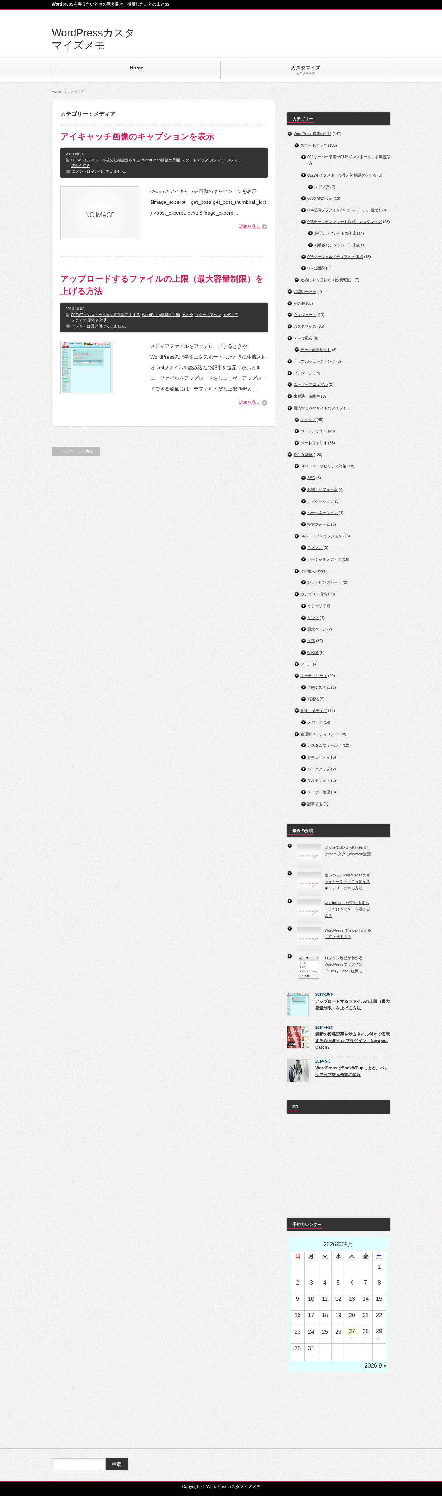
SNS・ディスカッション (321, 536)
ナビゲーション (320, 501)
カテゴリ (315, 606)
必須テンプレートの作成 (335, 233)
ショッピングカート (324, 582)
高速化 (313, 699)
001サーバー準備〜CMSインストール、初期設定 (348, 157)
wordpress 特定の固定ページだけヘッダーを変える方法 (347, 909)
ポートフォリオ (313, 443)
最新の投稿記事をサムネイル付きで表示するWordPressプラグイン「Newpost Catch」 (352, 1040)
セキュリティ (318, 757)
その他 (187, 315)
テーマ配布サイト (315, 349)
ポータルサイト (313, 431)
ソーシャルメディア (324, 559)
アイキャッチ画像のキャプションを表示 (137, 136)
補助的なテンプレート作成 (337, 245)
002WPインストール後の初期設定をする (105, 160)
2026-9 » (375, 1366)
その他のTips (311, 571)
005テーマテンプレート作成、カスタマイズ (344, 222)
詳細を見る (249, 226)
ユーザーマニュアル (311, 384)
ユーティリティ (313, 676)
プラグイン (303, 373)
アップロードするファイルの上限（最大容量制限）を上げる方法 (162, 285)
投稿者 (313, 652)
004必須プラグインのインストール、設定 (342, 210)
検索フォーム (318, 524)
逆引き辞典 (80, 165)
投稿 (311, 641)
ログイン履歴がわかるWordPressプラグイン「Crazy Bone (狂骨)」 (344, 964)
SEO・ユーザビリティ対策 (323, 466)
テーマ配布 (303, 338)
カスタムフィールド (324, 745)
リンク (313, 618)
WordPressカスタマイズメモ (233, 1486)
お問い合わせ (305, 291)
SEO (311, 478)
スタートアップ (195, 160)
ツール (306, 664)
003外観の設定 (320, 198)
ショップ (308, 420)
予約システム (318, 687)
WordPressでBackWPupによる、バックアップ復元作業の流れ (351, 1071)
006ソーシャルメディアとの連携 (335, 257)
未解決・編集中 (307, 396)
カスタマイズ (305, 326)
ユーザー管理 (318, 792)
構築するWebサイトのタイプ (318, 408)
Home (56, 91)
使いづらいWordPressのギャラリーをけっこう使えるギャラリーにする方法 (347, 881)
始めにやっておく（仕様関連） (327, 280)
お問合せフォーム (322, 489)
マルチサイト (318, 780)
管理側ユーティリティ (319, 734)
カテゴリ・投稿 (313, 594)
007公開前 (316, 268)
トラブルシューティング (314, 361)
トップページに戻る (76, 451)
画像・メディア (313, 710)
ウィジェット (305, 315)
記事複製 (315, 804)
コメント (315, 547)
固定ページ (316, 629)
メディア (217, 160)
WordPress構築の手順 (161, 160)
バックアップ (318, 769)
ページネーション (322, 513)
